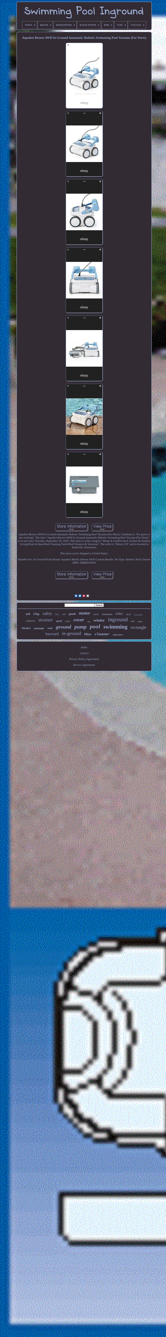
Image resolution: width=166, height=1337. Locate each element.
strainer (45, 619)
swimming (115, 627)
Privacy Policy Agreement (84, 659)
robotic (140, 622)
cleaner (102, 634)
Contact (84, 653)
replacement (118, 635)
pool (95, 626)
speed (59, 621)
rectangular (138, 615)
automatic (39, 628)
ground (63, 627)
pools (72, 614)
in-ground (71, 633)
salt (28, 614)
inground (118, 619)
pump (80, 627)
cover (78, 619)
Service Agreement (84, 664)
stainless (107, 614)
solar (119, 613)
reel (132, 621)
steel (128, 614)
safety (47, 613)
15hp (36, 614)
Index (84, 647)
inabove (30, 620)
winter (99, 620)
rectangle (138, 627)
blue (57, 614)
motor (84, 613)
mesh (96, 614)
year (50, 628)
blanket (26, 628)
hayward (52, 634)
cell (63, 614)
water (67, 621)
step (88, 622)
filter (87, 634)
